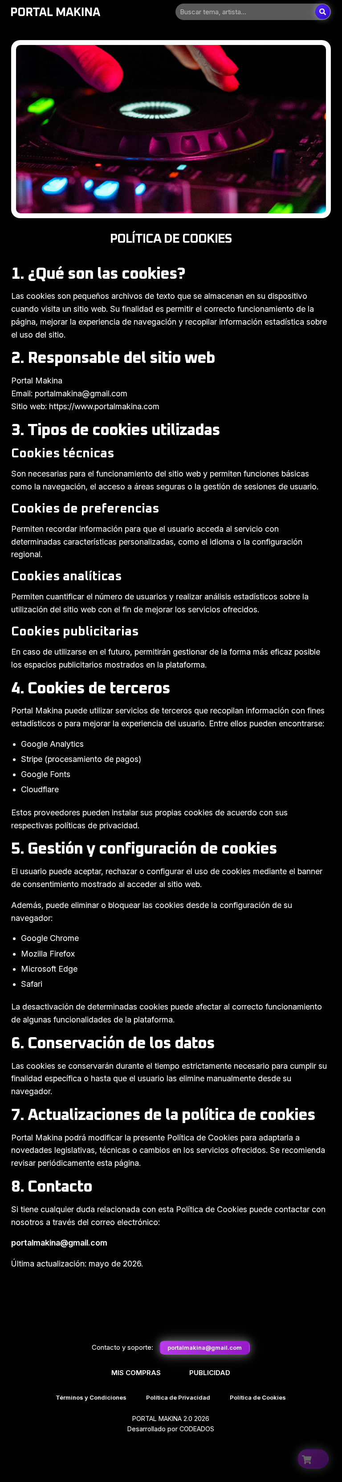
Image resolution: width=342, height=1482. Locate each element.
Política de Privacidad (178, 1397)
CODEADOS (196, 1429)
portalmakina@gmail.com (204, 1347)
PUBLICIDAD (209, 1372)
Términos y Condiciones (91, 1397)
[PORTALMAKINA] (55, 12)
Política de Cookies (258, 1397)
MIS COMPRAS (136, 1372)
